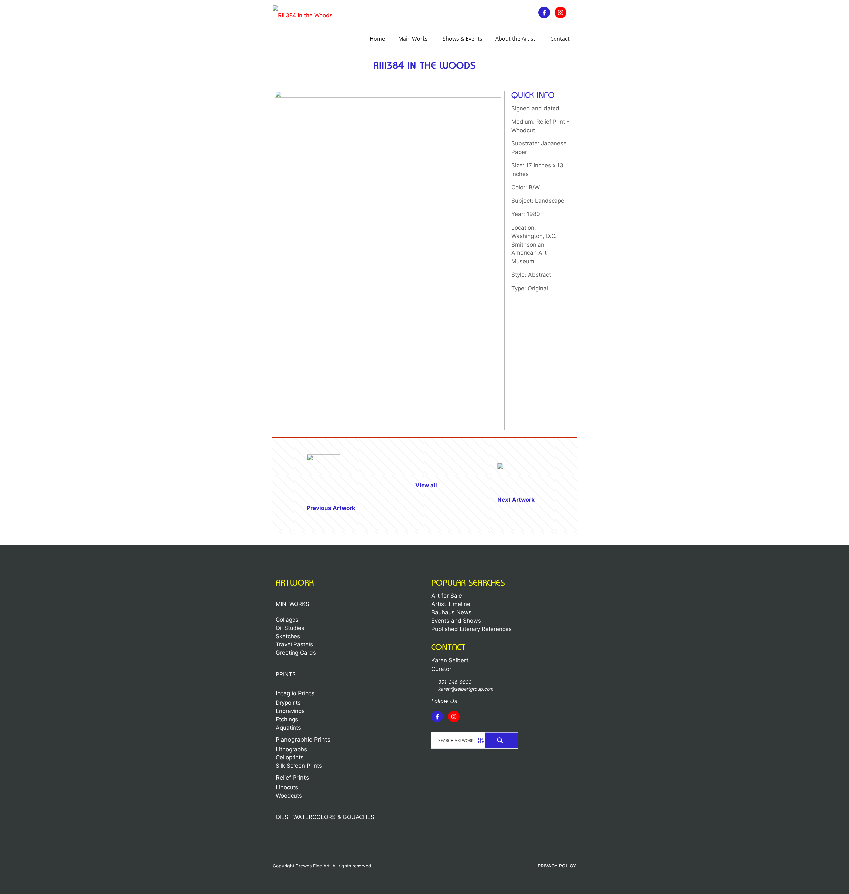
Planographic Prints (303, 739)
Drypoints (288, 702)
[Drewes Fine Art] (303, 15)
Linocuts (287, 787)
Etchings (287, 719)
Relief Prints (292, 777)
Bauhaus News (451, 612)
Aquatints (288, 727)
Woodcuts (289, 795)
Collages (287, 619)
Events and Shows (456, 620)
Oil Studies (290, 628)
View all (426, 485)
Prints (286, 674)
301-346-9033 (455, 682)
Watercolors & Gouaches (333, 817)
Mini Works (292, 604)
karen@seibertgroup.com (465, 689)
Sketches (288, 636)
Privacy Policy (557, 865)
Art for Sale (446, 595)
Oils (282, 817)
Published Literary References (471, 629)
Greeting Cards (296, 652)
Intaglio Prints (295, 693)
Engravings (290, 711)
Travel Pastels (294, 644)
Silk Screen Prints (299, 765)
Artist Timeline (450, 604)
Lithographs (291, 749)
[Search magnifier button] (501, 740)
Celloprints (290, 757)
